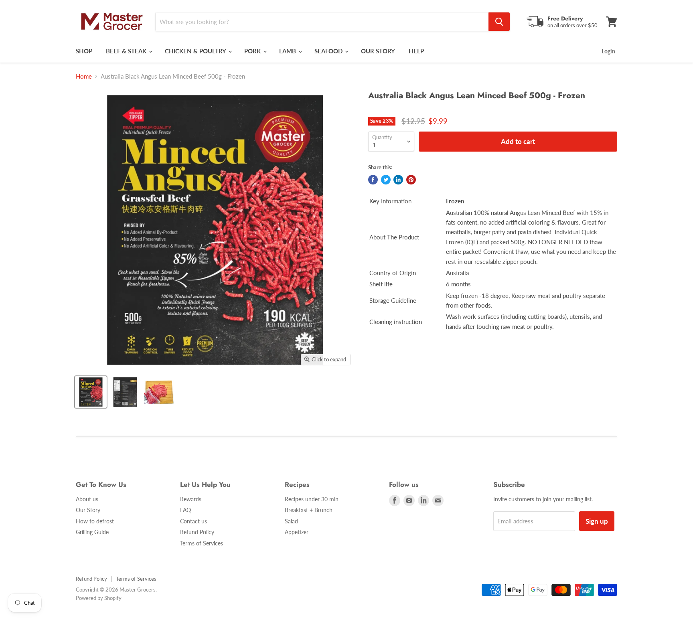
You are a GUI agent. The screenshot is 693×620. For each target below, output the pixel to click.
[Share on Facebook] (373, 179)
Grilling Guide (92, 532)
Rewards (190, 499)
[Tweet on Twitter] (386, 179)
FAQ (185, 510)
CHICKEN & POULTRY (196, 51)
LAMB (288, 51)
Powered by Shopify (99, 598)
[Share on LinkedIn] (398, 179)
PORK (253, 51)
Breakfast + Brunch (308, 510)
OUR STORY (378, 51)
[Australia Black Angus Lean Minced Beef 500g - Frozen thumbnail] (91, 392)
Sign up (597, 521)
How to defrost (95, 521)
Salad (291, 521)
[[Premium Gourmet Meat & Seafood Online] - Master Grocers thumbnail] (159, 392)
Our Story (88, 510)
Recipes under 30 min (311, 499)
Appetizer (296, 532)
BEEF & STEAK (127, 51)
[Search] (499, 21)
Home (84, 76)
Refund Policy (197, 532)
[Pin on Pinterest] (411, 179)
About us (87, 499)
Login (608, 51)
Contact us (193, 521)
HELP (416, 51)
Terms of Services (201, 543)
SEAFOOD (329, 51)
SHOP (84, 51)
